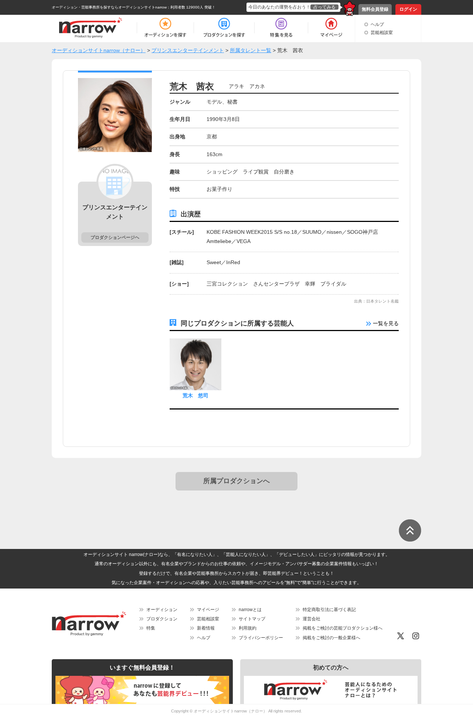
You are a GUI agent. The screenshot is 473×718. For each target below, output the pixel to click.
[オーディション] (165, 28)
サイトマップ (252, 618)
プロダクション (161, 618)
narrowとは (250, 609)
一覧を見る (385, 323)
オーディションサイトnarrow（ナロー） (230, 711)
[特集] (281, 28)
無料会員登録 (375, 9)
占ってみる (324, 7)
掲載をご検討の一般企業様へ (331, 637)
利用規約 (247, 628)
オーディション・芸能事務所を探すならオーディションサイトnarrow (109, 7)
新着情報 (206, 628)
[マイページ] (331, 28)
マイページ (208, 609)
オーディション (161, 609)
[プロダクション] (224, 28)
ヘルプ (377, 24)
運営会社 (311, 618)
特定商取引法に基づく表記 (329, 609)
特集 (150, 628)
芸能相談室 (382, 32)
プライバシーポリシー (261, 637)
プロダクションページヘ (115, 237)
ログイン (408, 9)
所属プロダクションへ (236, 481)
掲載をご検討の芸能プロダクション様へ (342, 628)
